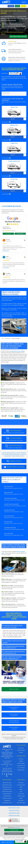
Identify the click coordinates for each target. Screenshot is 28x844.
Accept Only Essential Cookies (14, 833)
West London (21, 800)
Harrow (21, 789)
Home (3, 338)
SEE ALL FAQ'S (14, 689)
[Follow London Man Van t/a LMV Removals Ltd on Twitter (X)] (4, 774)
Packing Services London (7, 798)
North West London (21, 796)
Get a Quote (23, 6)
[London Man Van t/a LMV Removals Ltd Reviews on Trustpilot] (10, 416)
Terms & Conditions (21, 750)
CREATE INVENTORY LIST (14, 446)
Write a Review (20, 233)
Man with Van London (7, 782)
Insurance (21, 752)
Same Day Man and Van (7, 802)
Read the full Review (6, 250)
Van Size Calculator (21, 763)
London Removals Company (14, 807)
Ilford (21, 791)
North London (21, 793)
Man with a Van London (14, 810)
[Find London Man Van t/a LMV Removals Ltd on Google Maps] (6, 774)
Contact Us (7, 762)
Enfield (21, 787)
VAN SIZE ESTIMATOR (14, 439)
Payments (21, 761)
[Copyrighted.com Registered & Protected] (14, 820)
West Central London (21, 802)
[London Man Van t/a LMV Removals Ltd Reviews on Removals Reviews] (17, 416)
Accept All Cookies (14, 830)
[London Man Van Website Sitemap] (6, 775)
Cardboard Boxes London (14, 812)
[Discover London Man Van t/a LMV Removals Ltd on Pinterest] (9, 774)
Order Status (21, 758)
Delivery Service (7, 338)
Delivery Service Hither (16, 338)
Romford (21, 798)
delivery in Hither (22, 297)
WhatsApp (17, 6)
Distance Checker (21, 769)
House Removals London (7, 784)
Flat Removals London (7, 789)
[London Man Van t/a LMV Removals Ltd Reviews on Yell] (24, 416)
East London (21, 782)
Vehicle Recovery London (14, 815)
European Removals (7, 796)
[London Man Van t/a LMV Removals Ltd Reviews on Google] (4, 416)
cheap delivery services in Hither (17, 351)
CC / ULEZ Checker (21, 767)
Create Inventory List (21, 765)
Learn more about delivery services (14, 636)
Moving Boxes (7, 800)
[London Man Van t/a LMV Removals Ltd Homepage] (6, 2)
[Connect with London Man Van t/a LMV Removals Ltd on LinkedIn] (11, 774)
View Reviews (8, 233)
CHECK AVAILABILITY (14, 431)
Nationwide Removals (7, 793)
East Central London (21, 784)
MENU (24, 2)
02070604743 (10, 6)
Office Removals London (7, 787)
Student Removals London (7, 791)
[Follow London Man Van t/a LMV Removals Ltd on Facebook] (2, 774)
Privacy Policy (21, 748)
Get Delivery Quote (18, 36)
